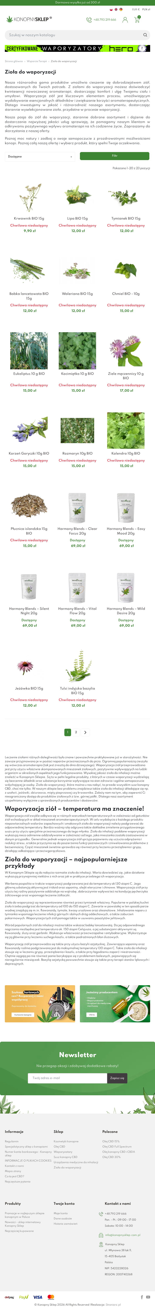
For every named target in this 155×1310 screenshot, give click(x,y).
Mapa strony (13, 1171)
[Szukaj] (145, 35)
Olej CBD (59, 1146)
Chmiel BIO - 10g (126, 294)
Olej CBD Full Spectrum (117, 1146)
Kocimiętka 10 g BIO (77, 374)
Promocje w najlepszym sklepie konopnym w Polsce (24, 1215)
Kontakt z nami (14, 1166)
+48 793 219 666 (116, 1214)
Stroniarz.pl (113, 1305)
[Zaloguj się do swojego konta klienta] (125, 20)
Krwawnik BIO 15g (29, 218)
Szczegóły (24, 239)
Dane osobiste (63, 1218)
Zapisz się (117, 1078)
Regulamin (12, 1141)
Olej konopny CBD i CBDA (118, 1152)
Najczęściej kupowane (19, 1231)
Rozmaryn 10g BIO (77, 453)
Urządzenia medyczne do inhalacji (76, 1162)
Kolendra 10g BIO (125, 453)
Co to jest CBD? (14, 1176)
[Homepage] (28, 20)
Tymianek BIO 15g (125, 218)
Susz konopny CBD (66, 1157)
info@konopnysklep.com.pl (122, 1235)
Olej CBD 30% (111, 1157)
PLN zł (146, 9)
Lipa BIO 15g (77, 218)
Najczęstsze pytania (17, 1181)
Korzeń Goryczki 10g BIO (29, 453)
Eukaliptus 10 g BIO (29, 374)
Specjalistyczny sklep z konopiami (26, 1146)
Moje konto (61, 1213)
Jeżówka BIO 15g (29, 688)
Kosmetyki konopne (66, 1141)
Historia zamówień (66, 1224)
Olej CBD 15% (111, 1141)
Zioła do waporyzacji (67, 1167)
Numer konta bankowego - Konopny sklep (28, 1154)
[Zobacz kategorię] (40, 1003)
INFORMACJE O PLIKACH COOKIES (28, 1161)
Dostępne (15, 156)
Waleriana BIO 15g (77, 294)
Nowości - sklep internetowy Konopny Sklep (23, 1224)
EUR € (136, 9)
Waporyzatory (63, 1152)
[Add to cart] (48, 239)
